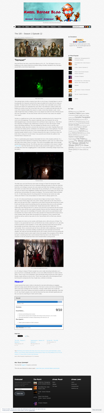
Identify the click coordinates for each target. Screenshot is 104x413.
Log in (72, 382)
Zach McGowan (34, 354)
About (60, 26)
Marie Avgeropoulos (30, 352)
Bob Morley (19, 350)
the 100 (56, 352)
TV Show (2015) (82, 141)
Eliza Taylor (32, 350)
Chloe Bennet (71, 115)
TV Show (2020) (85, 147)
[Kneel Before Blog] (52, 11)
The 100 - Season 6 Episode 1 (81, 94)
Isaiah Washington (53, 350)
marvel (81, 131)
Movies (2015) (86, 133)
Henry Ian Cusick (44, 350)
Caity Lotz (82, 111)
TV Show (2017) (78, 144)
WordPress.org (74, 388)
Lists (48, 26)
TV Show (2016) (22, 354)
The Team (54, 386)
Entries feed (74, 384)
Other (43, 26)
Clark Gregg (85, 115)
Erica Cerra (37, 350)
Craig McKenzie (28, 37)
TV (23, 26)
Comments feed (74, 386)
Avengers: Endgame (79, 76)
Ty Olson (29, 354)
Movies (27, 26)
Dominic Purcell (85, 121)
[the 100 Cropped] (62, 55)
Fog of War (18, 145)
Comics (37, 26)
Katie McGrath (75, 131)
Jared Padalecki (78, 127)
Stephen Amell (73, 137)
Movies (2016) (72, 135)
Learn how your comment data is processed (47, 368)
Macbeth (76, 85)
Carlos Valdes (85, 113)
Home (19, 26)
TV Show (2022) (82, 149)
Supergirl (81, 137)
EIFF (32, 26)
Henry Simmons (82, 125)
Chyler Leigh (78, 115)
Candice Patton (74, 113)
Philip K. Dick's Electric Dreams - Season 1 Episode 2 (44, 398)
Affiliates (54, 384)
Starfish (76, 98)
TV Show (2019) (77, 147)
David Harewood (73, 119)
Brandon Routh (76, 111)
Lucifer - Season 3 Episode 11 (81, 67)
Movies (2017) (80, 135)
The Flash (80, 139)
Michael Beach (38, 352)
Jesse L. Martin (79, 129)
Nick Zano (86, 135)
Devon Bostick (26, 350)
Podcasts (53, 26)
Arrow (70, 111)
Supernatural (72, 139)
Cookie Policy (32, 410)
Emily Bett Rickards (83, 123)
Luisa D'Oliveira (22, 352)
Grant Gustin (73, 125)
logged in (24, 365)
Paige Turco (45, 352)
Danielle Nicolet (71, 117)
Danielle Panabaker (82, 117)
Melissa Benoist (77, 133)
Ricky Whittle (51, 352)
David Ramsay (82, 119)
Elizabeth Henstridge (73, 123)
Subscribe (20, 393)
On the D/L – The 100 (52, 340)
